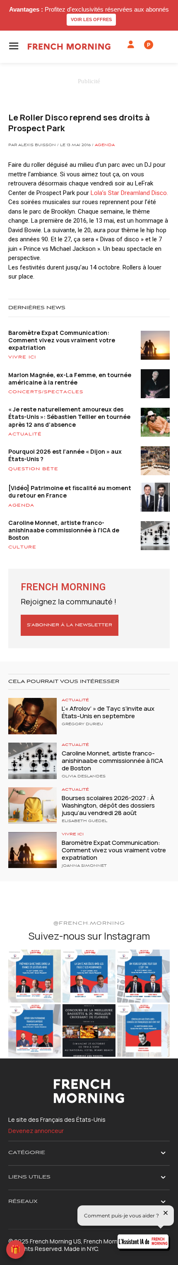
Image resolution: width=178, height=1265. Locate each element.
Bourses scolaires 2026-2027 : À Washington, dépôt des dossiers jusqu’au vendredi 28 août (108, 805)
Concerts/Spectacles (45, 392)
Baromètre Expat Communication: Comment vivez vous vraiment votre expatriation (61, 340)
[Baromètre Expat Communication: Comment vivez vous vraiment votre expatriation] (32, 850)
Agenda (105, 145)
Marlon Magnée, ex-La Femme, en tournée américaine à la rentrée (69, 378)
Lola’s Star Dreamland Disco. (129, 193)
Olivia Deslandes (84, 776)
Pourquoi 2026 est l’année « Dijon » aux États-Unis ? (65, 455)
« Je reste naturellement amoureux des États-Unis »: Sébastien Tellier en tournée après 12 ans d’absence (69, 416)
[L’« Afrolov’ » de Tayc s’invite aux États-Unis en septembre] (32, 716)
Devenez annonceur (36, 1131)
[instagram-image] (34, 976)
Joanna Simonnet (84, 866)
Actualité (25, 434)
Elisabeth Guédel (84, 821)
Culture (22, 547)
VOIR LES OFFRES (91, 19)
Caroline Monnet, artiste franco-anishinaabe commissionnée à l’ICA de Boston (63, 530)
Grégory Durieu (82, 724)
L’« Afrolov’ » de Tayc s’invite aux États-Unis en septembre (108, 712)
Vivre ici (22, 357)
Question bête (33, 469)
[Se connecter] (130, 44)
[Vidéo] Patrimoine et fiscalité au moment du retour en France (69, 491)
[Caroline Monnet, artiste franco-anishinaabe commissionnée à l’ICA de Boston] (32, 761)
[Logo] (69, 46)
